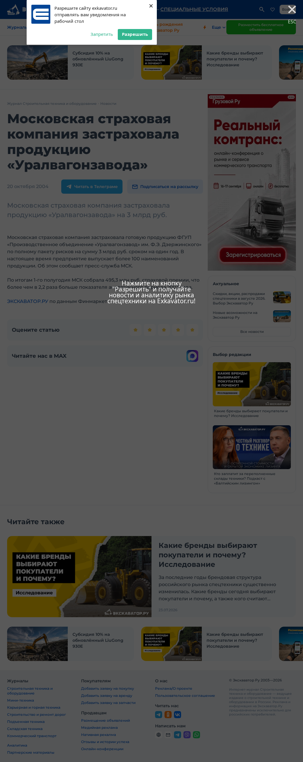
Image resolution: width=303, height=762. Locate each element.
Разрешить (135, 34)
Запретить (102, 34)
